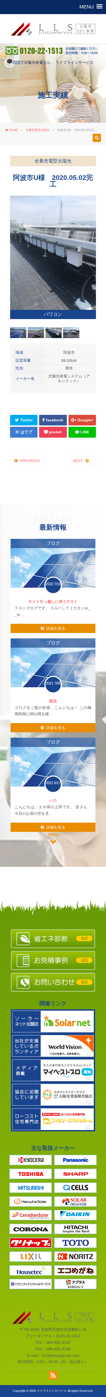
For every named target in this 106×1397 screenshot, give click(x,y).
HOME (13, 130)
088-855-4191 (58, 1313)
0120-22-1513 (68, 1306)
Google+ (85, 390)
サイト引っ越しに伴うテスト (53, 572)
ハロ (53, 771)
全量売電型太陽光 (37, 130)
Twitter (26, 390)
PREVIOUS (30, 431)
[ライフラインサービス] (53, 42)
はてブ (26, 402)
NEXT (78, 431)
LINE (84, 402)
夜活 (53, 671)
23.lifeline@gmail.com (60, 1326)
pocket (55, 402)
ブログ (53, 513)
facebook (54, 390)
